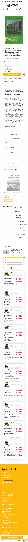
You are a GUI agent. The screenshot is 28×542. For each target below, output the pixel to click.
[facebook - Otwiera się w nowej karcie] (3, 485)
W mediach (5, 500)
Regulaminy (5, 509)
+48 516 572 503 (8, 480)
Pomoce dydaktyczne (7, 494)
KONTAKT (4, 498)
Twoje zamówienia (6, 531)
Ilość (5, 65)
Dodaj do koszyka (12, 74)
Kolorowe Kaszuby (6, 497)
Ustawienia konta (6, 533)
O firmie (4, 492)
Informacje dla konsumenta (8, 514)
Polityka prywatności (7, 508)
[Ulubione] (16, 9)
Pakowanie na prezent (7, 495)
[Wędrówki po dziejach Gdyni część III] (13, 182)
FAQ (3, 525)
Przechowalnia (5, 534)
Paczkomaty (5, 523)
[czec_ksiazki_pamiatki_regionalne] (14, 469)
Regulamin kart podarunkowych (9, 522)
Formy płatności (6, 520)
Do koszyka (8, 200)
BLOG (3, 501)
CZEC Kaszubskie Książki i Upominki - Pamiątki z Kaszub (13, 14)
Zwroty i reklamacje (6, 511)
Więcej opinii (14, 460)
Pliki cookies (5, 512)
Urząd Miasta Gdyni (8, 45)
